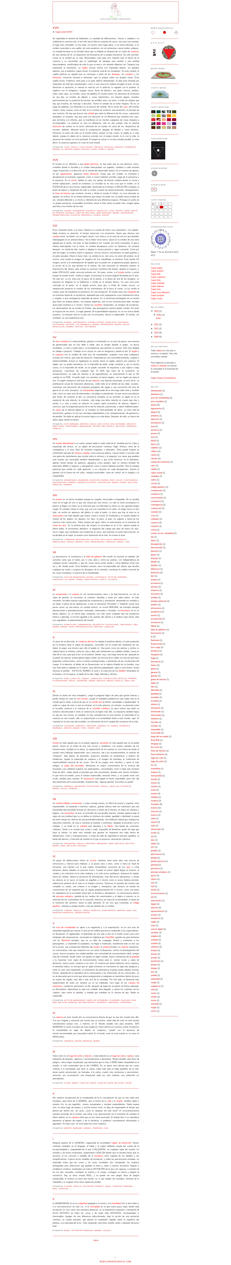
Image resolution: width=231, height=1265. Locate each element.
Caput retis (156, 289)
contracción (109, 678)
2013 (156, 311)
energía (102, 726)
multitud (129, 843)
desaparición (59, 482)
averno (104, 480)
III (54, 1051)
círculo (77, 910)
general (99, 1186)
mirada (70, 542)
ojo (135, 910)
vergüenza (126, 1002)
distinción (88, 1186)
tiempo (91, 728)
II (53, 1093)
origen (118, 324)
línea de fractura (85, 213)
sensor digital (82, 912)
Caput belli (155, 274)
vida (127, 542)
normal (87, 1128)
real (55, 1188)
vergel (120, 542)
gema (127, 211)
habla (108, 1186)
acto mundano (71, 424)
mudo (111, 843)
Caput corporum (158, 277)
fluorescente (60, 681)
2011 (156, 328)
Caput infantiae (158, 283)
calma (67, 1083)
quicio (126, 324)
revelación (59, 327)
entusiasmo (93, 786)
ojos (86, 542)
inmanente (102, 843)
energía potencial (87, 482)
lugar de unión (105, 1083)
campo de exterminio (97, 1000)
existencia (123, 322)
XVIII (56, 27)
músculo (101, 681)
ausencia (90, 211)
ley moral (70, 579)
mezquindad (85, 426)
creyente (91, 726)
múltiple (119, 843)
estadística (99, 624)
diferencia (130, 147)
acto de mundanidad (74, 577)
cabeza (85, 678)
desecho (108, 147)
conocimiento (109, 910)
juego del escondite (120, 786)
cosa (111, 211)
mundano (72, 1002)
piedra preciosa (61, 215)
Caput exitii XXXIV (63, 32)
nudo (63, 846)
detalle (78, 1186)
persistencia (91, 579)
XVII (55, 159)
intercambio (71, 426)
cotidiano (69, 726)
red (103, 426)
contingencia (80, 322)
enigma (56, 149)
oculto (64, 788)
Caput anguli (156, 268)
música (110, 681)
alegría (68, 1186)
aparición (95, 480)
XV (54, 337)
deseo (75, 1083)
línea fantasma (104, 213)
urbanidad (113, 1002)
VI (54, 856)
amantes (84, 424)
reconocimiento (87, 1002)
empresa (68, 786)
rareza (64, 627)
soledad (82, 846)
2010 (156, 332)
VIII (55, 738)
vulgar (107, 1230)
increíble (58, 728)
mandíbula (85, 324)
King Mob (155, 740)
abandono (83, 480)
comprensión (84, 624)
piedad (123, 482)
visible (97, 215)
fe (62, 149)
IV (54, 1013)
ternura (67, 485)
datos (106, 424)
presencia (86, 215)
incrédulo (124, 726)
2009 (156, 337)
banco (93, 424)
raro (71, 627)
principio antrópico (63, 912)
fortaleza (58, 579)
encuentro (80, 786)
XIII (55, 495)
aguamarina (79, 211)
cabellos (75, 678)
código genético (91, 910)
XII (54, 552)
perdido (73, 788)
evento (104, 786)
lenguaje (117, 1186)
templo (102, 149)
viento (102, 579)
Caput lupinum (157, 286)
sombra (70, 327)
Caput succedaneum (160, 292)
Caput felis (156, 280)
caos (66, 147)
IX (54, 691)
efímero (72, 482)
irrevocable (59, 542)
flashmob (115, 1000)
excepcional (112, 624)
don (112, 424)
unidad (110, 149)
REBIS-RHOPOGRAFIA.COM (115, 1261)
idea (135, 624)
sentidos (98, 627)
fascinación (104, 482)
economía (120, 424)
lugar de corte (88, 1083)
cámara (68, 910)
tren (126, 681)
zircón (105, 215)
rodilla (119, 681)
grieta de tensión (158, 679)
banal (67, 1230)
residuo (86, 149)
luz (77, 324)
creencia (98, 147)
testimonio (90, 327)
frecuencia (126, 624)
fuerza (114, 726)
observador (127, 213)
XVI (55, 225)
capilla (75, 147)
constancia (101, 577)
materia (121, 910)
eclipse (95, 539)
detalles (122, 678)
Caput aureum (157, 271)
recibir (96, 426)
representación (84, 627)
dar (100, 424)
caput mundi (86, 147)
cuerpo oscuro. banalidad (102, 322)
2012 (156, 324)
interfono (82, 681)
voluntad (112, 579)
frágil (72, 681)
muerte (79, 542)
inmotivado (58, 426)
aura (66, 678)
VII (54, 799)
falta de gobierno (117, 577)
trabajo (57, 428)
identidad (90, 843)
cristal (119, 211)
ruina (94, 149)
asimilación (70, 624)
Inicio (96, 1240)
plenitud (75, 215)
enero (159, 315)
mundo (77, 149)
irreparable (119, 539)
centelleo (102, 211)
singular (57, 485)
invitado (70, 324)
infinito (68, 728)
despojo (119, 147)
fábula (80, 843)
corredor (69, 539)
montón (69, 149)
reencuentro (97, 542)
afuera (68, 211)
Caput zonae (156, 298)
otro (83, 728)
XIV (55, 439)
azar (112, 480)
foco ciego (106, 539)
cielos (119, 480)
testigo (79, 327)
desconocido (83, 539)
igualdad (125, 1000)
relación (120, 426)
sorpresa (131, 426)
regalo (110, 426)
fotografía (59, 324)
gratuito (131, 424)
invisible (69, 213)
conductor (96, 678)
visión (128, 1083)
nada (129, 910)
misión (78, 1041)
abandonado (70, 480)
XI (54, 589)
